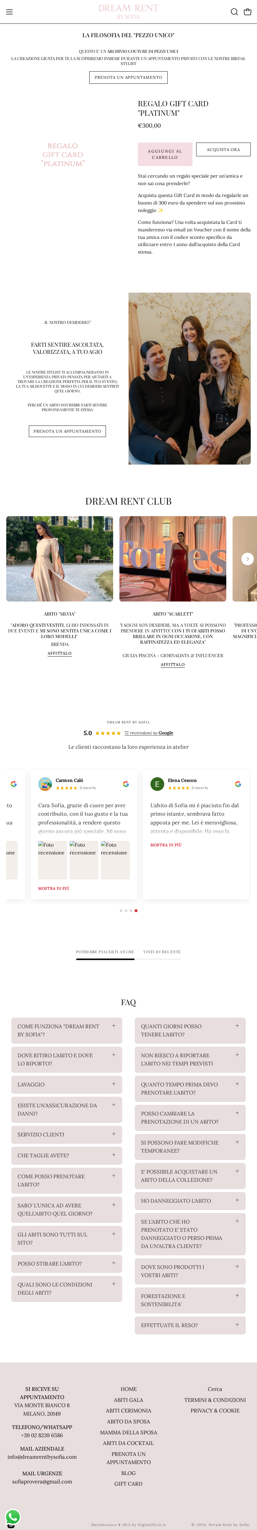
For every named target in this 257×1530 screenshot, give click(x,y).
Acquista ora (223, 149)
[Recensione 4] (136, 910)
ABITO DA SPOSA (128, 1421)
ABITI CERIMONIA (128, 1410)
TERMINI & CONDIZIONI (215, 1400)
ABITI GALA (128, 1400)
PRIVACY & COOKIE (215, 1410)
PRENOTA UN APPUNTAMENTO (128, 77)
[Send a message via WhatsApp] (13, 1517)
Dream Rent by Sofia (229, 1524)
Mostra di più (53, 888)
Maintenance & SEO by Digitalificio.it (128, 1524)
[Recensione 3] (131, 910)
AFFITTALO (60, 653)
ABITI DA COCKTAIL (128, 1443)
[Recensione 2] (126, 910)
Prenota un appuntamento (67, 431)
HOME (129, 1389)
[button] (233, 12)
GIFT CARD (128, 1483)
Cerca (215, 1389)
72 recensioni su (148, 733)
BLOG (128, 1473)
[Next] (247, 559)
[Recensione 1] (121, 910)
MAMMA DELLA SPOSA (128, 1432)
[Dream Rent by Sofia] (128, 12)
